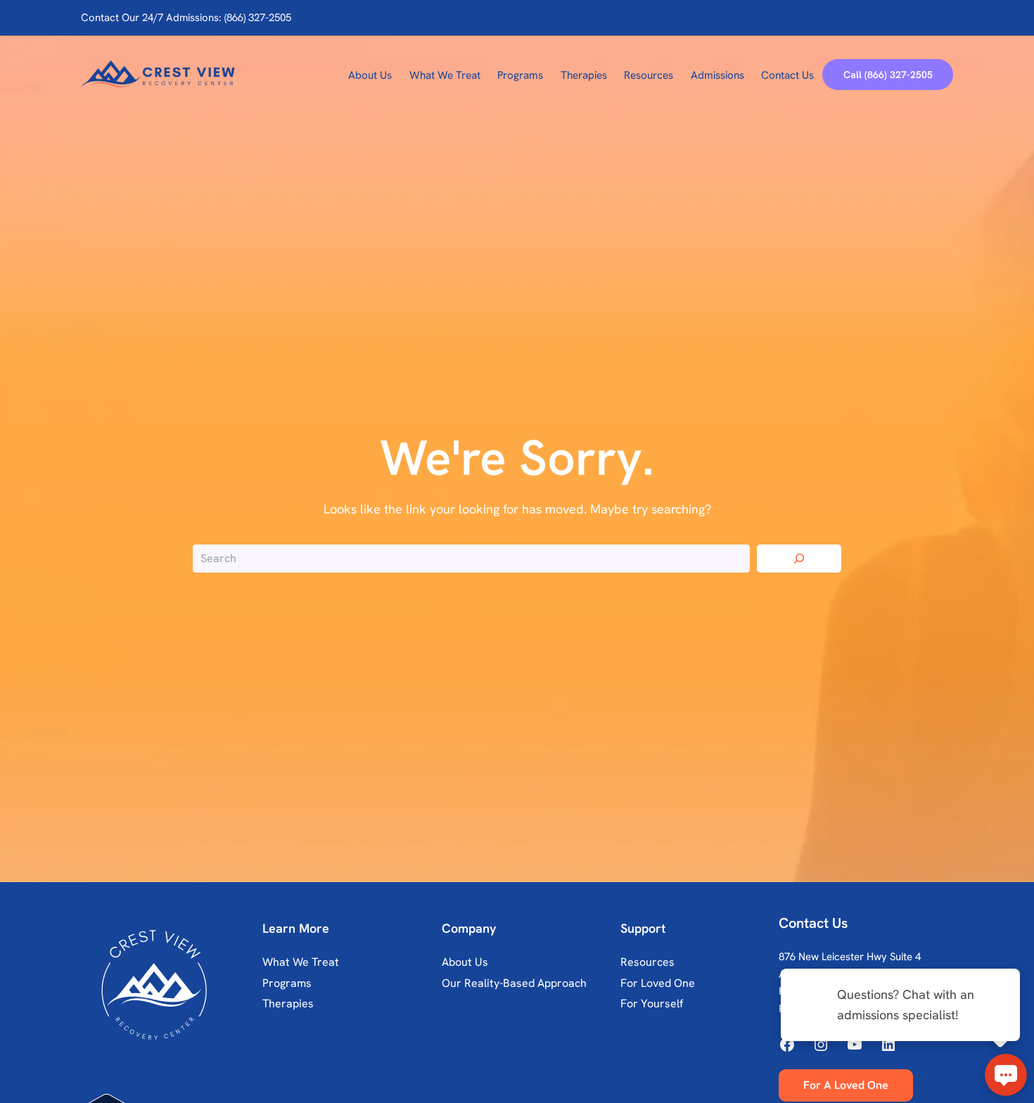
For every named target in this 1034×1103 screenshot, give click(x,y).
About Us (465, 962)
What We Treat (300, 962)
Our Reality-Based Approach (514, 983)
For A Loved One (845, 1085)
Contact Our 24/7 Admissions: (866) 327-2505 (186, 18)
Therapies (288, 1003)
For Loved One (657, 983)
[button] (887, 74)
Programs (287, 983)
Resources (647, 962)
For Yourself (651, 1003)
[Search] (799, 558)
